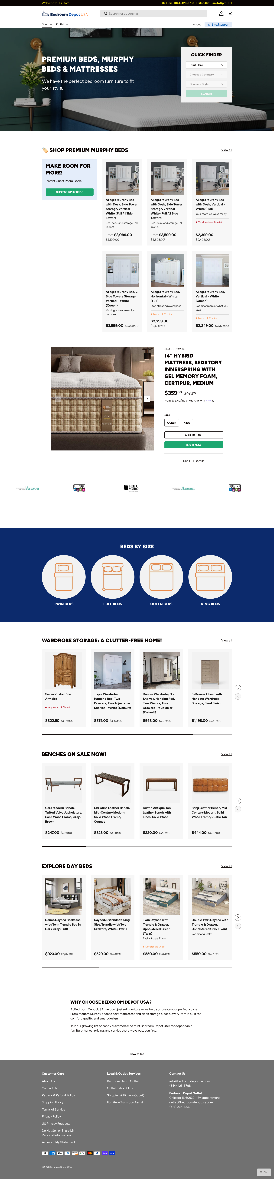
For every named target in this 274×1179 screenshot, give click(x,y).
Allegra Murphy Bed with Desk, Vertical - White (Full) (210, 204)
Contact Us (49, 1088)
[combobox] (153, 13)
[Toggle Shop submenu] (51, 24)
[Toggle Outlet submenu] (67, 24)
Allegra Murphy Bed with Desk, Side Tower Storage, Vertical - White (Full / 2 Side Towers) (167, 209)
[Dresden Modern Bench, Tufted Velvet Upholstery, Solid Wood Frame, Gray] (63, 784)
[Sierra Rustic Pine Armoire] (63, 670)
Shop (45, 24)
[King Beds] (210, 577)
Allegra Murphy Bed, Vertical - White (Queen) (210, 296)
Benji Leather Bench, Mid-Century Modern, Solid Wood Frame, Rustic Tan (210, 812)
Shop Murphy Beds (69, 192)
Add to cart (194, 435)
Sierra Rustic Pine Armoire (58, 696)
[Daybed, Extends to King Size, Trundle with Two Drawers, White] (112, 896)
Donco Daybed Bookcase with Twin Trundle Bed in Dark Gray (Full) (63, 924)
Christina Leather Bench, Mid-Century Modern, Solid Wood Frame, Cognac (112, 814)
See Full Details (193, 461)
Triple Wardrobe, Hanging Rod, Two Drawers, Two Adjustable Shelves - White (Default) (112, 701)
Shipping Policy (52, 1102)
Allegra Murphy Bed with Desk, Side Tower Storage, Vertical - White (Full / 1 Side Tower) (122, 209)
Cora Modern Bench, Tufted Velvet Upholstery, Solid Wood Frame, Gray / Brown (63, 814)
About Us (48, 1081)
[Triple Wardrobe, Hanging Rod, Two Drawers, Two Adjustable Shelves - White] (112, 670)
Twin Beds (64, 604)
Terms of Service (53, 1109)
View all (226, 150)
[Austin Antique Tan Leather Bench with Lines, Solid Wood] (161, 784)
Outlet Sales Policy (120, 1088)
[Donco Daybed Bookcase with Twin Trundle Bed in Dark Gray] (63, 896)
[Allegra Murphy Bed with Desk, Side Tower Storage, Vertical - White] (122, 178)
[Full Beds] (112, 577)
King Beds (210, 604)
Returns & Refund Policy (58, 1095)
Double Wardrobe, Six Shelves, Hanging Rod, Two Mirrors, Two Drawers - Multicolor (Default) (159, 703)
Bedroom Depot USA (61, 1167)
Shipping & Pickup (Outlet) (125, 1095)
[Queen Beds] (161, 577)
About (197, 24)
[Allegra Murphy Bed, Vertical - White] (212, 270)
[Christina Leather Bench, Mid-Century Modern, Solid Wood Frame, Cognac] (112, 784)
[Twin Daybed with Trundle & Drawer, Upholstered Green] (161, 896)
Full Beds (112, 604)
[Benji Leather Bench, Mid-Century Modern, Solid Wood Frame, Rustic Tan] (210, 784)
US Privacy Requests (56, 1123)
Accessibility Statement (58, 1142)
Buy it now (194, 444)
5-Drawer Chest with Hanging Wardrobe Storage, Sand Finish (207, 698)
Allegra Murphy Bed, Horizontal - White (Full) (165, 296)
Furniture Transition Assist (125, 1102)
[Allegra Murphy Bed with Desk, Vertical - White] (212, 178)
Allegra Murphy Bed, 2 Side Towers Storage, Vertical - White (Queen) (121, 298)
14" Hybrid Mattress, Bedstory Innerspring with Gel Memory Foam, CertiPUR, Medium (193, 369)
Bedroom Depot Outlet (123, 1081)
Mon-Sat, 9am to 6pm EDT (215, 3)
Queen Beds (161, 604)
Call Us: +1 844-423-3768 (178, 3)
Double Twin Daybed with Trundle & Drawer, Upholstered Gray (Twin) (210, 924)
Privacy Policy (51, 1116)
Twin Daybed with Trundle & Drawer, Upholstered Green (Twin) (156, 926)
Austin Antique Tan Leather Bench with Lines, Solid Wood (157, 812)
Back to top (137, 1054)
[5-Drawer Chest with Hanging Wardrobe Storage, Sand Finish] (210, 670)
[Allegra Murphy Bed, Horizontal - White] (167, 270)
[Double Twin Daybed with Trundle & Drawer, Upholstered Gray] (210, 896)
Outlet (60, 24)
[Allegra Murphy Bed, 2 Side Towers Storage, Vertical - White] (122, 270)
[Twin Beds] (64, 577)
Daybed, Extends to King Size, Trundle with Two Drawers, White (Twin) (112, 924)
